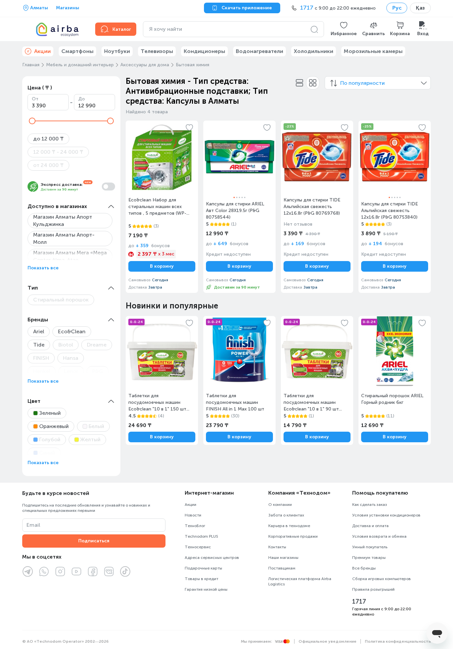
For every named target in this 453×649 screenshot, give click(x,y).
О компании (280, 504)
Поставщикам (281, 568)
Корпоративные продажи (293, 536)
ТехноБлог (195, 525)
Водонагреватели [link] (259, 51)
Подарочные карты (203, 568)
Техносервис (198, 547)
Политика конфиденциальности (398, 641)
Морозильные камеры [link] (373, 51)
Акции (190, 504)
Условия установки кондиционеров (386, 515)
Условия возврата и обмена (379, 536)
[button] (344, 29)
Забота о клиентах (286, 515)
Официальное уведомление (327, 641)
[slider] (32, 121)
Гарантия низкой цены (206, 589)
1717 (359, 601)
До (81, 99)
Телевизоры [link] (157, 51)
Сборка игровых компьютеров (381, 578)
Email (33, 525)
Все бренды (364, 568)
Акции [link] (42, 51)
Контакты (277, 547)
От (35, 99)
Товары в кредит (201, 578)
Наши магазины (283, 557)
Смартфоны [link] (77, 51)
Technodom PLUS (201, 536)
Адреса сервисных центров (212, 557)
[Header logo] (54, 29)
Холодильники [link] (313, 51)
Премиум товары (369, 557)
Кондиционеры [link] (204, 51)
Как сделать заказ (369, 504)
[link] (162, 207)
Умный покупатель (369, 547)
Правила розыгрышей (373, 589)
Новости (193, 515)
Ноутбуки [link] (117, 51)
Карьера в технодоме (289, 525)
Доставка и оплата (370, 525)
